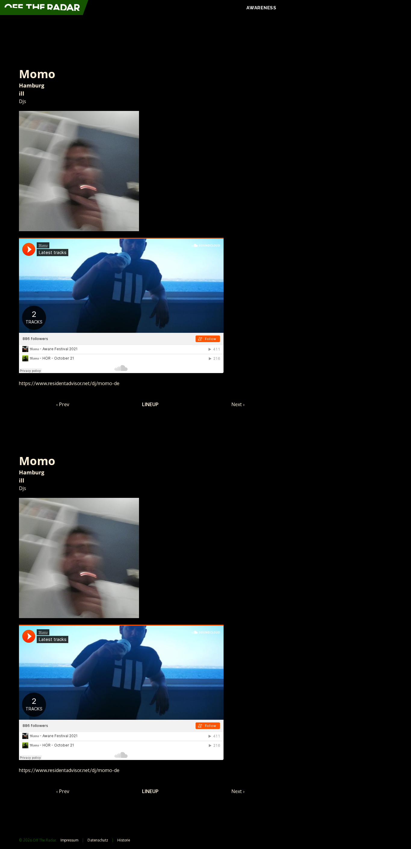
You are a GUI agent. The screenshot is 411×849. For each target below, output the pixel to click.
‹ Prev (62, 404)
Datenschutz (98, 840)
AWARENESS (261, 8)
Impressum (69, 840)
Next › (238, 404)
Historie (123, 840)
